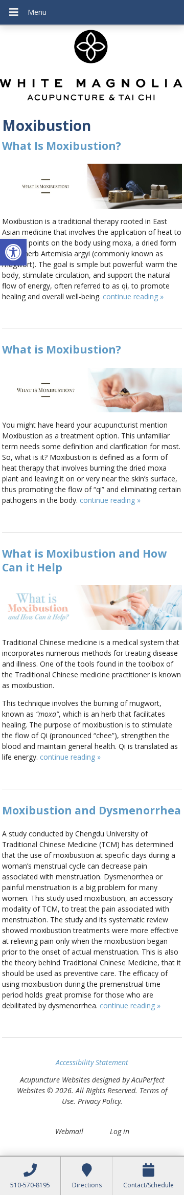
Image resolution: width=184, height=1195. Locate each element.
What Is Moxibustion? (61, 146)
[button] (13, 252)
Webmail (69, 1131)
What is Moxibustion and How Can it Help (84, 560)
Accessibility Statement (92, 1062)
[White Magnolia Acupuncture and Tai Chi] (92, 68)
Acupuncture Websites (55, 1080)
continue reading (133, 296)
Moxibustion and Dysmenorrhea (91, 810)
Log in (119, 1131)
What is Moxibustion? (61, 349)
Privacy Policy (99, 1101)
